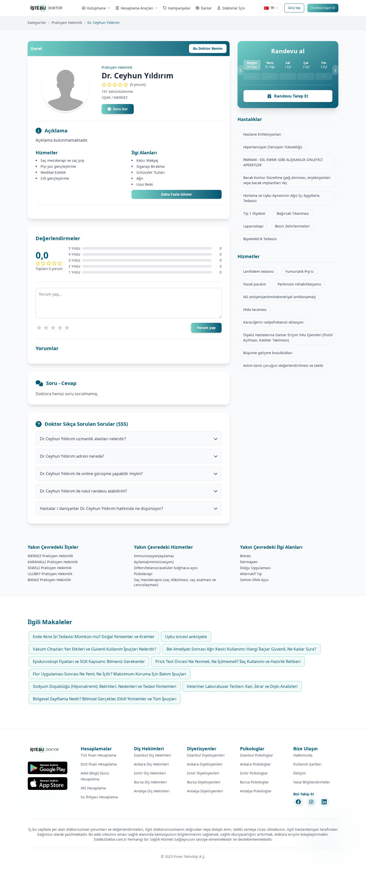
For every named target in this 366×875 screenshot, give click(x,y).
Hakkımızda (302, 755)
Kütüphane (96, 8)
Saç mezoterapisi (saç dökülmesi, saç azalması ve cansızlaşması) (175, 582)
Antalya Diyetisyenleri (205, 791)
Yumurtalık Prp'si (299, 271)
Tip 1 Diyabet (254, 213)
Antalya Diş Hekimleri (152, 791)
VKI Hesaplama (93, 788)
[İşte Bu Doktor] (45, 749)
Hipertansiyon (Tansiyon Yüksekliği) (272, 147)
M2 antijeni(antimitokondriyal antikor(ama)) (279, 296)
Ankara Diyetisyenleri (204, 764)
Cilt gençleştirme (55, 178)
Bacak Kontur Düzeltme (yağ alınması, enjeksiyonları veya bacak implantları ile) (287, 180)
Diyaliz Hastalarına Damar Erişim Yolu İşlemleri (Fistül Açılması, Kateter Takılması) (288, 337)
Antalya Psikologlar (256, 791)
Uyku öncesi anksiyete (186, 636)
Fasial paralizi (254, 284)
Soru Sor (120, 109)
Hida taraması (255, 309)
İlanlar (206, 8)
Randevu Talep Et (290, 96)
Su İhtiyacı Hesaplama (99, 797)
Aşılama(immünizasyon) (154, 561)
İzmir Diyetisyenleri (203, 773)
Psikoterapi (143, 573)
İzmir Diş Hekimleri (150, 773)
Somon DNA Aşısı (254, 579)
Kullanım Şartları (307, 764)
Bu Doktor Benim (208, 48)
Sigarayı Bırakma (150, 166)
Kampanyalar (179, 8)
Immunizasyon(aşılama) (154, 555)
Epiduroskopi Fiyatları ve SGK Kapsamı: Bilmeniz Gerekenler (89, 661)
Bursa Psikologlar (254, 782)
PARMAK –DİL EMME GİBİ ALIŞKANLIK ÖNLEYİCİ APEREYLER (283, 162)
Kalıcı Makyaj (147, 160)
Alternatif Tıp (251, 573)
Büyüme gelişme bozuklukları (268, 352)
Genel (36, 48)
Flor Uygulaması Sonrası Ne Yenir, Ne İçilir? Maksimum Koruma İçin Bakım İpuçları (109, 674)
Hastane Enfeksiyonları (262, 134)
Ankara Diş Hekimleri (151, 764)
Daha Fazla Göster (176, 194)
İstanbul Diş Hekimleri (152, 755)
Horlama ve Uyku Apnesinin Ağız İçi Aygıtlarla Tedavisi (281, 198)
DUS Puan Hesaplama (99, 764)
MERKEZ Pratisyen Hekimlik (50, 555)
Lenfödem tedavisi (258, 271)
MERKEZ (120, 97)
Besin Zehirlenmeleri (292, 226)
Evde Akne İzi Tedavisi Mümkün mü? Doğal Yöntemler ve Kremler (94, 636)
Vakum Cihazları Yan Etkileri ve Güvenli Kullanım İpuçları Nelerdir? (94, 649)
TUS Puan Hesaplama (98, 755)
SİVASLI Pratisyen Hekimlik (49, 567)
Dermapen (249, 561)
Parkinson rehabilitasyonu (299, 284)
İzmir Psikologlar (254, 773)
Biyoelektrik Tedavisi (260, 238)
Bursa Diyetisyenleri (203, 782)
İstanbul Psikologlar (256, 755)
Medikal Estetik (53, 172)
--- (251, 76)
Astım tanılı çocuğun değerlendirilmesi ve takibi (283, 365)
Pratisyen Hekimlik (67, 22)
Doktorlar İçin (233, 8)
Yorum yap (206, 327)
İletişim (299, 773)
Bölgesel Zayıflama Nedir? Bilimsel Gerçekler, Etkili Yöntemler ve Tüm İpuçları (104, 699)
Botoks (245, 555)
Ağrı (139, 178)
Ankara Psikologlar (255, 764)
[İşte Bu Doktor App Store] (47, 783)
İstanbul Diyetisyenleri (206, 755)
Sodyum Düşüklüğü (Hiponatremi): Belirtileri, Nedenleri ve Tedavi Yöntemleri (104, 686)
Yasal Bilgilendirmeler (311, 782)
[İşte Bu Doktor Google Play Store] (47, 768)
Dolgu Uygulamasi (255, 567)
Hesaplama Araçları (137, 8)
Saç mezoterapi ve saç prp (62, 160)
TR (269, 8)
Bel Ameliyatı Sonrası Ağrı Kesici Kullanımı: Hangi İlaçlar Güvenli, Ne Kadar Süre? (241, 649)
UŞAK (106, 97)
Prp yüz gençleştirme (58, 166)
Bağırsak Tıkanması (293, 213)
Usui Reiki (144, 184)
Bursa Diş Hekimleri (150, 782)
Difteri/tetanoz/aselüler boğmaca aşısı (166, 567)
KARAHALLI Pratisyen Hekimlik (53, 561)
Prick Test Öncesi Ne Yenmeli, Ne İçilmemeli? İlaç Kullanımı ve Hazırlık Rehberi (228, 661)
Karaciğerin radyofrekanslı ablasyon (273, 322)
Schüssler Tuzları (150, 172)
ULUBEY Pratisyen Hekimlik (50, 573)
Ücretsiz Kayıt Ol (323, 7)
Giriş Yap (294, 7)
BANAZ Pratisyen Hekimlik (49, 579)
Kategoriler (37, 22)
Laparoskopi (253, 226)
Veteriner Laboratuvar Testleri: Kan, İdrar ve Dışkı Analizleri (242, 686)
